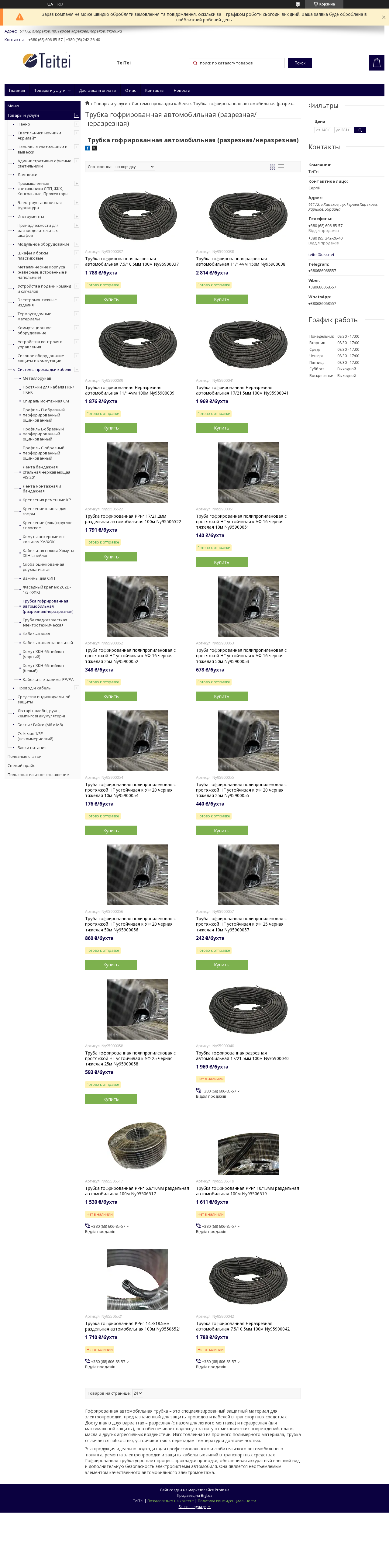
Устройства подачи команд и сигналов (44, 288)
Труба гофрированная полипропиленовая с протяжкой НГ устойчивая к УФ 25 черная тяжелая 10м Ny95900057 (241, 924)
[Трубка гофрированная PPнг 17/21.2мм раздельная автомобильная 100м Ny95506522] (137, 472)
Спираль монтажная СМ (46, 401)
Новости (182, 90)
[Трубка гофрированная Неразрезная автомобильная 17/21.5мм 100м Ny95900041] (248, 343)
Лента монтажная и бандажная (42, 489)
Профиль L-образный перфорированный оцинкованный (43, 434)
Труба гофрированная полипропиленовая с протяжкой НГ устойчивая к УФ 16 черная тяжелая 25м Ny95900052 (130, 655)
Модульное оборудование (44, 244)
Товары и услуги (50, 90)
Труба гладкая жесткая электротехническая (45, 622)
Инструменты (31, 216)
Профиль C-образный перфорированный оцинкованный (43, 453)
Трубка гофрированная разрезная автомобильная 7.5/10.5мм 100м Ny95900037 (132, 261)
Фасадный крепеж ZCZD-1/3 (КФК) (47, 590)
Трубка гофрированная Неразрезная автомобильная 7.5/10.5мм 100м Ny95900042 (243, 1326)
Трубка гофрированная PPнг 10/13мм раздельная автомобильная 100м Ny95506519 (247, 1191)
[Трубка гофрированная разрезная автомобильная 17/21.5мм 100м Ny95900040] (248, 1009)
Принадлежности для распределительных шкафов (38, 230)
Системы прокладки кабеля (44, 369)
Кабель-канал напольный (48, 642)
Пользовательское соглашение (38, 774)
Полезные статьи (25, 756)
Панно (24, 124)
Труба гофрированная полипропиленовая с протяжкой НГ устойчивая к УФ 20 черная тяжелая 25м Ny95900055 (241, 790)
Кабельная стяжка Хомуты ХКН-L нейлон (48, 553)
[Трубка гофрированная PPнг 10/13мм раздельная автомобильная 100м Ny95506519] (248, 1144)
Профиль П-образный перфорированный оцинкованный (44, 415)
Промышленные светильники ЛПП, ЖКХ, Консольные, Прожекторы (43, 188)
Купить (111, 299)
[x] (94, 149)
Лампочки (27, 174)
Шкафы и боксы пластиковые (33, 255)
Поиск (299, 63)
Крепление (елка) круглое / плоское (48, 525)
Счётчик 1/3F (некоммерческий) (35, 736)
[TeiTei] (58, 61)
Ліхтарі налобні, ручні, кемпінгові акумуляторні (41, 713)
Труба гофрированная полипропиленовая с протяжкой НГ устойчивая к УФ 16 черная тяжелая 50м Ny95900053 (241, 655)
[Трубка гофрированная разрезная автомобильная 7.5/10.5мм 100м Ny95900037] (137, 215)
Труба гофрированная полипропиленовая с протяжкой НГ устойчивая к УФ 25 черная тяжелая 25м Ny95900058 (130, 1058)
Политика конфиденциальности (227, 1500)
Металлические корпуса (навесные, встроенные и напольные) (42, 272)
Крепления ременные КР (47, 499)
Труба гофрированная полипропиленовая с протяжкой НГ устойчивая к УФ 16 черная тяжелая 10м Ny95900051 (241, 521)
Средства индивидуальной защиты (44, 699)
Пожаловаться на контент (170, 1500)
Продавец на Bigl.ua (194, 1495)
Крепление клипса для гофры (44, 511)
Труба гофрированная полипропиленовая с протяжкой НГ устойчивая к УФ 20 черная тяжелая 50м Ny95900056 (130, 924)
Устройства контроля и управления (40, 344)
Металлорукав (37, 378)
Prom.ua (222, 1490)
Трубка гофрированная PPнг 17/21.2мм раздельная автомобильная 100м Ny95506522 (133, 518)
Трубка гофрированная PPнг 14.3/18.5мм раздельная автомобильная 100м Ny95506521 (133, 1326)
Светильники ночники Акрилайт (39, 135)
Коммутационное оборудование (35, 330)
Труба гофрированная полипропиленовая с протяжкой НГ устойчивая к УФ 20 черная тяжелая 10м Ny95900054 (130, 790)
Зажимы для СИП (39, 578)
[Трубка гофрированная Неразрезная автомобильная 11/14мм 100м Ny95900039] (137, 343)
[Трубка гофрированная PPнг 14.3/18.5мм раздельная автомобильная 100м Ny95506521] (137, 1279)
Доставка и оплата (97, 90)
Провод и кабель (34, 688)
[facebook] (87, 149)
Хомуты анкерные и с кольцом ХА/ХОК (43, 539)
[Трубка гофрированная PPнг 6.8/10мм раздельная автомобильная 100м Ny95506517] (137, 1144)
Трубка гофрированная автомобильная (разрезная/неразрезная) (48, 606)
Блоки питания (32, 747)
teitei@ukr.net (321, 254)
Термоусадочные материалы (34, 316)
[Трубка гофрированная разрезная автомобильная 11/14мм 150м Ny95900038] (248, 215)
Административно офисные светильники (44, 163)
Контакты (154, 90)
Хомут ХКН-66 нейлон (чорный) (43, 654)
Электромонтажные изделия (37, 302)
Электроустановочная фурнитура (40, 205)
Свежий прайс (21, 765)
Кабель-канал (36, 634)
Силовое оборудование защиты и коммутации (41, 358)
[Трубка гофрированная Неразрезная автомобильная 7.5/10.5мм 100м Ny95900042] (248, 1279)
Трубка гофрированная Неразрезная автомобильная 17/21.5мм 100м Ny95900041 (242, 390)
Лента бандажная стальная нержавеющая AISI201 (46, 472)
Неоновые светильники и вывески (42, 149)
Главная (17, 90)
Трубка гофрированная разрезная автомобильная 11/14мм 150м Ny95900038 (240, 261)
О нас (130, 90)
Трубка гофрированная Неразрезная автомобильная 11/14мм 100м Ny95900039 (129, 390)
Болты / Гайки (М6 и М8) (40, 724)
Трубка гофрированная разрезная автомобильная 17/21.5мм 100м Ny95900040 (242, 1055)
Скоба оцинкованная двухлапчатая (43, 567)
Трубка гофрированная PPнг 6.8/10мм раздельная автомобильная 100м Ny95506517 (137, 1191)
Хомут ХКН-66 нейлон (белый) (43, 668)
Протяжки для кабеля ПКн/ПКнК (48, 390)
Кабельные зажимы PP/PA (48, 679)
